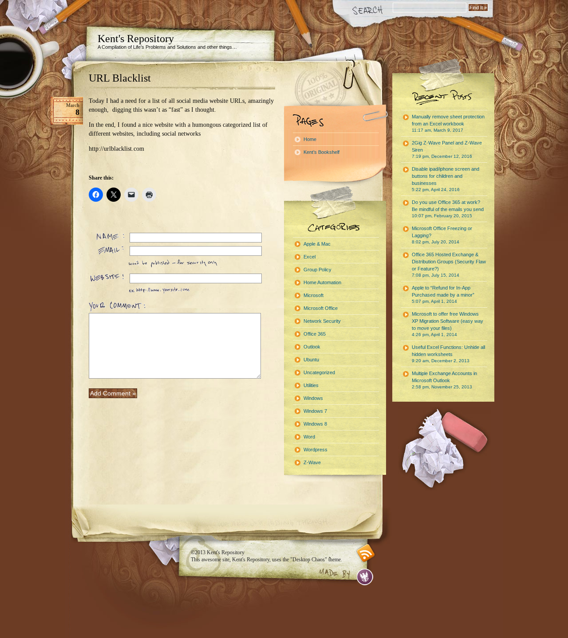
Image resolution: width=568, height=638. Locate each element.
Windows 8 (315, 424)
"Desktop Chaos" (308, 559)
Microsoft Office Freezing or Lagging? (442, 235)
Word (309, 436)
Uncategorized (319, 372)
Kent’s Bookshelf (321, 152)
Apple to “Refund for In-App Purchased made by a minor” (443, 294)
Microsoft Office (321, 308)
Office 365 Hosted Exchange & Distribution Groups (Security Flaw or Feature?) (449, 265)
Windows (313, 398)
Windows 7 (315, 411)
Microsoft (313, 295)
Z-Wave (312, 462)
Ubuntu (311, 359)
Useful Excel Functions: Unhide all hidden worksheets (448, 353)
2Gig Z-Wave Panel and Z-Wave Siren (447, 149)
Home (310, 139)
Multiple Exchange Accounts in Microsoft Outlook (444, 380)
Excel (310, 256)
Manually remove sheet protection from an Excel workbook (448, 123)
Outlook (312, 346)
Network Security (322, 321)
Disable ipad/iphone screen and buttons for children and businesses (445, 179)
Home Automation (322, 282)
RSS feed (366, 553)
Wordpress (315, 449)
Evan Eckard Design (365, 577)
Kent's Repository (136, 38)
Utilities (311, 385)
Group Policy (317, 269)
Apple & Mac (317, 244)
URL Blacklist (120, 78)
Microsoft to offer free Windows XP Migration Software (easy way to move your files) (447, 324)
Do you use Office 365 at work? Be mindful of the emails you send (448, 209)
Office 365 (315, 334)
